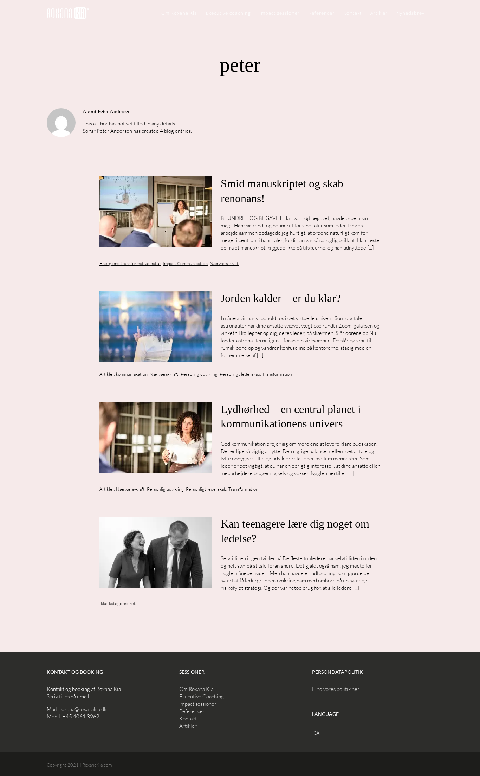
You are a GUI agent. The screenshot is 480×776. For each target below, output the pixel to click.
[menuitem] (317, 733)
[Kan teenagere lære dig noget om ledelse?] (155, 552)
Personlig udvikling (199, 374)
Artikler (106, 374)
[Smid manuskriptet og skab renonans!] (155, 211)
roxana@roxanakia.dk (82, 709)
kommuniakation (132, 374)
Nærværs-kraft (224, 263)
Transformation (277, 374)
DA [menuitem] (316, 733)
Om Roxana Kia (196, 689)
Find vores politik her (335, 689)
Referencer (192, 711)
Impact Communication (185, 263)
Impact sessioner (197, 703)
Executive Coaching (201, 696)
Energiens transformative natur (130, 263)
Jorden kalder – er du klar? (281, 298)
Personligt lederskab (240, 374)
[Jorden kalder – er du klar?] (155, 326)
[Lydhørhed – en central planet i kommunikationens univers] (155, 437)
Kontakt (188, 718)
